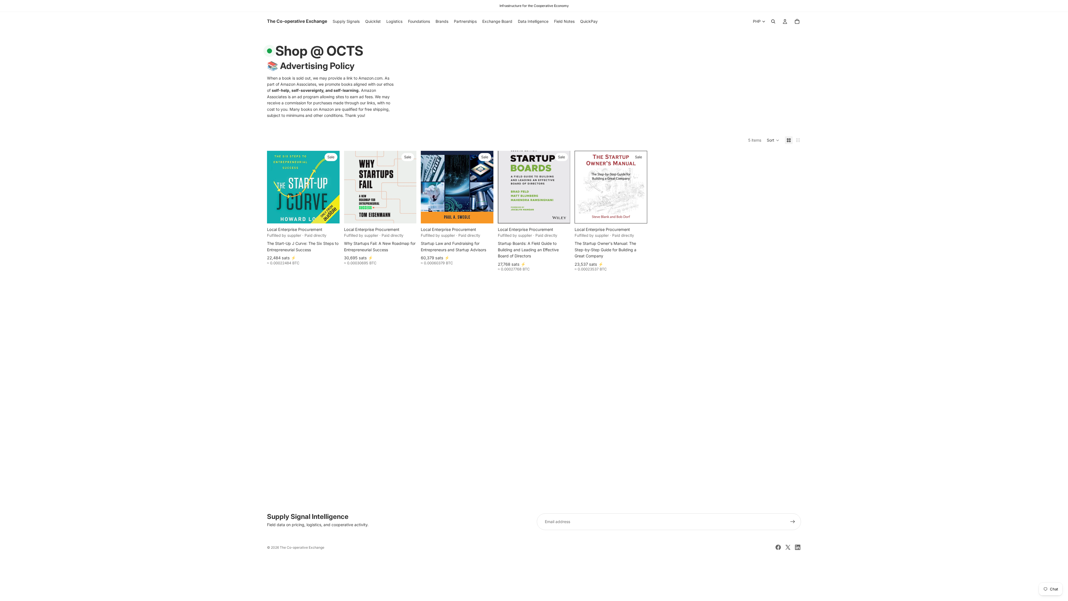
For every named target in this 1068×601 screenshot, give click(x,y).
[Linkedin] (797, 547)
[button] (773, 140)
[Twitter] (788, 547)
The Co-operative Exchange (302, 547)
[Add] (331, 215)
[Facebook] (778, 547)
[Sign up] (792, 522)
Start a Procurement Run (534, 574)
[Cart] (797, 21)
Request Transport (534, 593)
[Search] (773, 21)
